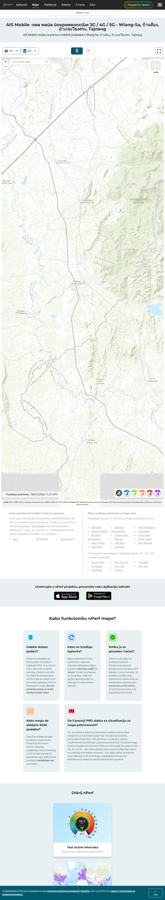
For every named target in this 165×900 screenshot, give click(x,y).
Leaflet (6, 502)
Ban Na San (121, 562)
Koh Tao (143, 566)
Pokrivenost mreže (77, 51)
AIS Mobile (38, 526)
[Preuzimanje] (66, 595)
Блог (93, 4)
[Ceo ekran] (159, 51)
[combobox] (11, 51)
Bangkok (96, 527)
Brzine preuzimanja (87, 51)
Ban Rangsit (145, 543)
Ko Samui (96, 566)
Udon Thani (98, 543)
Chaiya (119, 570)
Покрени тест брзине (139, 5)
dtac (15, 539)
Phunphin (96, 570)
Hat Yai (119, 539)
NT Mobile (42, 539)
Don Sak (119, 566)
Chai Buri (143, 562)
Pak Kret (119, 543)
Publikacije (50, 4)
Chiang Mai (121, 535)
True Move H (67, 539)
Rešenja (66, 4)
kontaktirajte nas (45, 760)
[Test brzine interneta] (82, 823)
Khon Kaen (144, 535)
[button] (5, 61)
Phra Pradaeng (146, 527)
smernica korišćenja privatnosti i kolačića (68, 891)
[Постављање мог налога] (159, 5)
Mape (35, 4)
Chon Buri (96, 546)
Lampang (143, 531)
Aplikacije (21, 4)
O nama (80, 4)
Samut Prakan (99, 531)
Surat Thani (145, 539)
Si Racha (120, 546)
